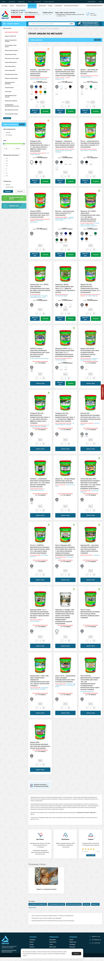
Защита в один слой (10, 36)
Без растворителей (10, 70)
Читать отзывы (90, 855)
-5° (6, 168)
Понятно (76, 953)
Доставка (4, 5)
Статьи (29, 1)
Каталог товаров (13, 24)
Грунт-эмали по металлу (11, 32)
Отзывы (50, 5)
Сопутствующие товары (11, 114)
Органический (9, 187)
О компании (58, 5)
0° (6, 171)
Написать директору (49, 1)
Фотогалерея (12, 1)
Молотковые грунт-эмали (12, 58)
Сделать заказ (40, 383)
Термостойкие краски (11, 62)
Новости (4, 1)
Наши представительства (94, 5)
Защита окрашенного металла (11, 40)
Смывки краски (9, 87)
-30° (7, 158)
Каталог (71, 939)
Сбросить (22, 124)
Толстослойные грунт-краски (11, 45)
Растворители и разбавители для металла (12, 105)
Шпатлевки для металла (11, 110)
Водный (8, 184)
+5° (6, 173)
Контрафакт (32, 5)
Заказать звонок (16, 17)
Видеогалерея (21, 1)
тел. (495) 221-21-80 (61, 16)
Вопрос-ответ (38, 1)
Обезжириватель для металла (10, 96)
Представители (21, 5)
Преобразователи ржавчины (9, 83)
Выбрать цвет (72, 942)
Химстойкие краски (10, 66)
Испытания (42, 5)
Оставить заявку (30, 17)
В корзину (45, 111)
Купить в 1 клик (35, 111)
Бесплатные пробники (71, 5)
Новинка (8, 132)
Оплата (12, 5)
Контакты (31, 946)
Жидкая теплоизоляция (11, 78)
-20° (7, 161)
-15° (7, 163)
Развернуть (97, 39)
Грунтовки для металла (11, 74)
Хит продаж (9, 135)
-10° (7, 166)
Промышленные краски (11, 50)
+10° (7, 175)
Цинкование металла (10, 54)
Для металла (7, 28)
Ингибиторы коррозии (11, 100)
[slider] (3, 143)
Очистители (8, 91)
